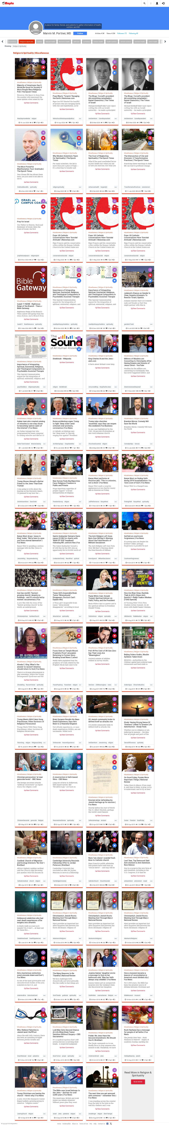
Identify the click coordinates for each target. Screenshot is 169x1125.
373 (139, 689)
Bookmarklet (67, 1124)
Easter (126, 820)
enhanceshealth (94, 187)
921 (68, 689)
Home (59, 1124)
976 (103, 824)
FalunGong (20, 742)
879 (67, 1118)
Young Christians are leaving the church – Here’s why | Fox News (31, 1094)
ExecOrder (33, 501)
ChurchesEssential (95, 444)
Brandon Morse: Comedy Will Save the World (136, 422)
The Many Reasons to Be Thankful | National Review (64, 974)
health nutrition (112, 42)
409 (139, 191)
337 (68, 448)
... (80, 118)
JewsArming (103, 742)
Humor (39, 42)
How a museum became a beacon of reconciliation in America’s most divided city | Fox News (136, 976)
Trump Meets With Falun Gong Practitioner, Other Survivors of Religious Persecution (30, 721)
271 (31, 391)
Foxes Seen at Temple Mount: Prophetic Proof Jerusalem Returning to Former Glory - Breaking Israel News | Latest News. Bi (65, 655)
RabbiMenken (137, 616)
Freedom (133, 820)
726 (68, 942)
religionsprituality (58, 187)
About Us (75, 1124)
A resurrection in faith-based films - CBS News (65, 778)
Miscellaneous (21, 82)
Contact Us (101, 1124)
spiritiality (140, 742)
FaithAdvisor (93, 616)
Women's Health (64, 42)
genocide (34, 820)
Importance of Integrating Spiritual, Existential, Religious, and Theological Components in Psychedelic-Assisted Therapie (66, 293)
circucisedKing (93, 387)
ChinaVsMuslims (138, 685)
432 (68, 563)
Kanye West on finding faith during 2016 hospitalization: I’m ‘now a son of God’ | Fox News (137, 480)
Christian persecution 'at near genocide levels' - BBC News (30, 778)
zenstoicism (146, 187)
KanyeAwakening (32, 558)
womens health (140, 42)
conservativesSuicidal (60, 256)
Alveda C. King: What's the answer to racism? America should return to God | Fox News (31, 666)
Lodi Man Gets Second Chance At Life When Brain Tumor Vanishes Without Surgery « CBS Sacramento (66, 1033)
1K (68, 885)
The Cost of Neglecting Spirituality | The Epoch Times (101, 157)
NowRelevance (29, 324)
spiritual (76, 558)
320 (67, 391)
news (109, 685)
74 (104, 123)
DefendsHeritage (94, 820)
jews (101, 1056)
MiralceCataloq (36, 444)
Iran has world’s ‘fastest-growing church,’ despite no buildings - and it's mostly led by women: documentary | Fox (30, 596)
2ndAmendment (94, 1056)
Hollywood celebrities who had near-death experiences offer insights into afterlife (30, 920)
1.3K (139, 824)
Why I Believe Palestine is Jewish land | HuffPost (28, 1031)
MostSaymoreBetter (23, 118)
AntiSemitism (93, 118)
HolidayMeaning (129, 1056)
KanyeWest (104, 501)
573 (103, 448)
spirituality (33, 187)
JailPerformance (94, 501)
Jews (60, 1114)
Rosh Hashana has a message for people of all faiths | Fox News (137, 1032)
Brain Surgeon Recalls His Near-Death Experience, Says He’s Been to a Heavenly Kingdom (66, 721)
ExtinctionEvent (32, 995)
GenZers (91, 685)
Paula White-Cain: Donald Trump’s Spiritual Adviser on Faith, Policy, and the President (101, 598)
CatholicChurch (94, 881)
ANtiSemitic (128, 616)
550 (103, 620)
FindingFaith (128, 501)
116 (68, 260)
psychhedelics (22, 387)
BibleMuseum (128, 995)
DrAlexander (57, 742)
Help (95, 1124)
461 (32, 689)
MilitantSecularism (104, 558)
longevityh (104, 187)
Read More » (31, 68)
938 (32, 824)
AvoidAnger (92, 1114)
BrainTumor (57, 1056)
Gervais (137, 444)
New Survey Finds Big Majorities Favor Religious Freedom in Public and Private (66, 483)
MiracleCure (57, 616)
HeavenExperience (68, 742)
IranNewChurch (34, 616)
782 (68, 999)
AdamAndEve (21, 995)
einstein (103, 820)
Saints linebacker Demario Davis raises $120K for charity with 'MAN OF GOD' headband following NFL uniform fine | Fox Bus (66, 540)
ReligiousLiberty (37, 742)
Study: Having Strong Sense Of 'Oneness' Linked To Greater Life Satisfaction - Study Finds (138, 724)
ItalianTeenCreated (23, 444)
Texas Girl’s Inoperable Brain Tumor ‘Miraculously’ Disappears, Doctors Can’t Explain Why (65, 596)
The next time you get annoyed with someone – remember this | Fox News (102, 1095)
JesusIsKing (21, 558)
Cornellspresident (104, 118)
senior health (153, 42)
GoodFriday (140, 820)
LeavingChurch (22, 1114)
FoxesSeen (67, 685)
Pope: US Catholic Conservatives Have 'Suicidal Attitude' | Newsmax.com (65, 237)
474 (104, 506)
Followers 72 (122, 33)
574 (68, 824)
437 (68, 506)
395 (139, 391)
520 (32, 563)
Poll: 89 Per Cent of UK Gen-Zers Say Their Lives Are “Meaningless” (102, 653)
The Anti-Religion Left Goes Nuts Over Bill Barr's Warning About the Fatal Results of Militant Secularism (100, 539)
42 (32, 123)
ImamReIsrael (21, 1056)
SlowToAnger (108, 1114)
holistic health (98, 42)
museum (137, 995)
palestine (36, 1056)
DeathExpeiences (35, 938)
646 (32, 506)
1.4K (139, 999)
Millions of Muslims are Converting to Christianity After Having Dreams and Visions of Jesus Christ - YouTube (137, 361)
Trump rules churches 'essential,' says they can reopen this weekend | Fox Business (102, 423)
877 (103, 1060)
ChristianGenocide (23, 820)
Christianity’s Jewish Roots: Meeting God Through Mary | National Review (65, 918)
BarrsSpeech (93, 558)
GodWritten (92, 995)
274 (32, 328)
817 (103, 563)
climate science (125, 42)
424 (103, 191)
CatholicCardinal (22, 881)
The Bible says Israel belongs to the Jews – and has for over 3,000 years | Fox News (66, 1092)
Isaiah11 (20, 324)
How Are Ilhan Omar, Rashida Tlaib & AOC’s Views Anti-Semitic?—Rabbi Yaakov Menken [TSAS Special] (138, 596)
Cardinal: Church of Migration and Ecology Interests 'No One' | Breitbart (30, 863)
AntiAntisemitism (23, 501)
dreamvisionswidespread (132, 387)
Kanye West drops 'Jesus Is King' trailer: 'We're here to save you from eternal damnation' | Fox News (30, 539)
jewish (138, 1056)
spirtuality (107, 616)
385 (139, 506)
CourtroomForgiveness (131, 558)
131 (139, 260)
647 (139, 885)
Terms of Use (83, 1124)
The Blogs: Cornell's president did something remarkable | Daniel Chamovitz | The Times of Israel (101, 99)
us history (86, 42)
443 (139, 747)
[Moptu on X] (111, 1123)
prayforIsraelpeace (23, 256)
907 (104, 999)
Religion (40, 820)
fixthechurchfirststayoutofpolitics (63, 118)
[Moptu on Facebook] (107, 1123)
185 (103, 328)
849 (103, 885)
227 (32, 260)
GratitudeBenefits (23, 187)
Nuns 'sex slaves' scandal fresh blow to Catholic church (101, 859)
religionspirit (35, 256)
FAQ (91, 1124)
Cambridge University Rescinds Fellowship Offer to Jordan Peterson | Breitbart (66, 863)
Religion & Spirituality (26, 42)
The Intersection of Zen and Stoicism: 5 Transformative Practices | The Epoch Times (136, 158)
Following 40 (133, 33)
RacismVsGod (30, 685)
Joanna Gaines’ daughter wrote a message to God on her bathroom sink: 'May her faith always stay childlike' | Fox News (102, 976)
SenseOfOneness (130, 742)
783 (32, 942)
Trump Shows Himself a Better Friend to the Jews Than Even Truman (30, 483)
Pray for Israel (23, 221)
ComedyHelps (128, 444)
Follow (80, 33)
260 (104, 942)
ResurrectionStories (59, 820)
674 (32, 885)
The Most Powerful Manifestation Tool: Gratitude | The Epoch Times (30, 169)
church (31, 881)
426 (103, 747)
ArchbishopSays (58, 444)
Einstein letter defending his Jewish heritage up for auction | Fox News (102, 802)
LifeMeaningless (101, 685)
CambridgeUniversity (59, 881)
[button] (144, 3)
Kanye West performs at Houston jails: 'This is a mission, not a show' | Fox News (102, 480)
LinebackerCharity (58, 558)
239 (139, 942)
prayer (64, 1056)
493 (139, 563)
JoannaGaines (102, 995)
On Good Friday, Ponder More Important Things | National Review (136, 779)
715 (139, 448)
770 (103, 689)
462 (68, 620)
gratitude (65, 995)
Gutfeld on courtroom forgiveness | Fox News (134, 537)
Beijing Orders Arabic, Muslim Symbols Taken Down (136, 655)
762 (32, 1060)
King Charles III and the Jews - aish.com (101, 359)
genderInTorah (129, 324)
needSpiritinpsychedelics (61, 324)
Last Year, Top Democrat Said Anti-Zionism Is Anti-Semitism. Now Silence (137, 862)
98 (104, 260)
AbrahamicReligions (59, 938)
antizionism (138, 881)
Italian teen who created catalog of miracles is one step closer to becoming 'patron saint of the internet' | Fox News (31, 424)
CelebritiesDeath (22, 938)
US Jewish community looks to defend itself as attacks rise (101, 720)
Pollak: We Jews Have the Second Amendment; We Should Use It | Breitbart (102, 1038)
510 (31, 448)
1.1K (139, 1060)
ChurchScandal (105, 881)
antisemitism (128, 881)
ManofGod (69, 558)
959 (68, 1060)
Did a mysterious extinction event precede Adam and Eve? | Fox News (30, 975)
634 (32, 747)
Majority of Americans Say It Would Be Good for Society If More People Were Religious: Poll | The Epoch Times (29, 88)
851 (68, 747)
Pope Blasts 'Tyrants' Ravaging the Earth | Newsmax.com (66, 97)
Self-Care (76, 42)
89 (32, 191)
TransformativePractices (132, 187)
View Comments (32, 103)
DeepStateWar (69, 444)
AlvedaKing (20, 685)
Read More (138, 1082)
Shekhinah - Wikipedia (62, 358)
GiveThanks (57, 995)
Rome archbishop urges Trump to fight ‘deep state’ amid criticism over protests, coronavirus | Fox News (66, 424)
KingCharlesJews (105, 387)
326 (138, 328)
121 (67, 191)
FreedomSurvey (58, 501)
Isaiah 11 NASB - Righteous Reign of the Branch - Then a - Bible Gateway (30, 306)
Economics (12, 42)
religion (34, 118)
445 (32, 620)
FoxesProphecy (58, 685)
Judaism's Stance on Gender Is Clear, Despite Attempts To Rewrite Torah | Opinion (137, 295)
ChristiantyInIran (22, 616)
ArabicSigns (128, 685)
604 (103, 391)
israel (145, 881)
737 (139, 620)
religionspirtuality (33, 387)
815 (32, 999)
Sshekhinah (63, 387)
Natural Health (50, 42)
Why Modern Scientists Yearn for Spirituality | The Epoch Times (65, 158)
